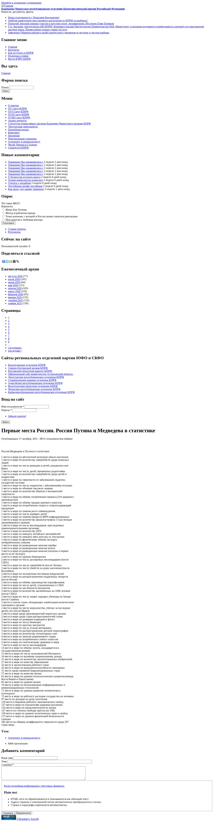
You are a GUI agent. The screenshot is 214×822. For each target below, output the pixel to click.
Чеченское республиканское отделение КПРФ (34, 389)
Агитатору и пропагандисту (24, 141)
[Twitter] (7, 261)
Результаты (14, 232)
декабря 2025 (15, 300)
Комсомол (14, 132)
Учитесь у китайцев (19, 183)
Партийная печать (18, 129)
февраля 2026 (15, 294)
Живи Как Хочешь (16, 209)
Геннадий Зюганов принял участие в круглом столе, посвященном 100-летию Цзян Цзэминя (61, 23)
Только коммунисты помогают (25, 180)
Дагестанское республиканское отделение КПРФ (36, 377)
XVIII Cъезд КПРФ (19, 117)
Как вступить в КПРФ (21, 52)
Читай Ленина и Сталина (22, 144)
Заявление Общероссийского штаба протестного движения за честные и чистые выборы (58, 32)
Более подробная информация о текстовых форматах (34, 785)
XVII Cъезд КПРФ (18, 114)
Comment (7, 764)
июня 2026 (14, 282)
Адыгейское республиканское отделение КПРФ (35, 383)
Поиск (5, 87)
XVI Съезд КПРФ (18, 111)
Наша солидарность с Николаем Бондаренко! (33, 17)
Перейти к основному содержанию (21, 2)
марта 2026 (14, 291)
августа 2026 (15, 276)
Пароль (6, 410)
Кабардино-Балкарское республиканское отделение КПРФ (41, 392)
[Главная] (7, 5)
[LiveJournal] (18, 261)
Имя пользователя (12, 406)
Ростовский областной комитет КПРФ (30, 371)
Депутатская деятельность (23, 126)
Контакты (13, 49)
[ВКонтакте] (4, 261)
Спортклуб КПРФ (18, 147)
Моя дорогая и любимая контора (24, 219)
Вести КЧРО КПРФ (19, 58)
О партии (13, 105)
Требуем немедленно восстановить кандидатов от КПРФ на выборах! (48, 20)
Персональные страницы (22, 138)
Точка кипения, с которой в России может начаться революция (41, 216)
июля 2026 (14, 279)
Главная (12, 46)
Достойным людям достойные (25, 186)
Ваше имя (7, 757)
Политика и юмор (18, 55)
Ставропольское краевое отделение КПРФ (32, 380)
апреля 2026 (15, 288)
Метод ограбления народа (20, 213)
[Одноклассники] (11, 261)
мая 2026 (13, 285)
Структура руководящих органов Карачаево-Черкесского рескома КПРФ (49, 123)
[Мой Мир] (14, 261)
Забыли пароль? (17, 416)
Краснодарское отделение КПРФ (27, 365)
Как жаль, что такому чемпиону (26, 189)
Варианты (7, 206)
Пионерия (14, 135)
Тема (4, 761)
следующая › (15, 347)
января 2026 (15, 297)
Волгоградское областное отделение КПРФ (33, 386)
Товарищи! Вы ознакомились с (25, 162)
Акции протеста (17, 120)
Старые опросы (17, 229)
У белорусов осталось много (24, 177)
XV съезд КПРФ (17, 108)
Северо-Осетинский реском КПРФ (28, 368)
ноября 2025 (15, 303)
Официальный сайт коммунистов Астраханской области (40, 374)
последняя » (15, 350)
